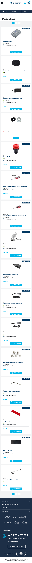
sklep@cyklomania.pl (13, 541)
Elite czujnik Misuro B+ (7, 41)
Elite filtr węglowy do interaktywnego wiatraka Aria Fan (14, 70)
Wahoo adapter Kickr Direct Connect (10, 274)
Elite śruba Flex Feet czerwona (9, 156)
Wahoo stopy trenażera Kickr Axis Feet (11, 244)
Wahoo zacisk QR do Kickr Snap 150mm (11, 391)
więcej (16, 138)
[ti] (15, 560)
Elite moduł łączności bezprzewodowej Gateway (13, 98)
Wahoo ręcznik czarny (7, 450)
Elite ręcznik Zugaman (7, 421)
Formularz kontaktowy (16, 546)
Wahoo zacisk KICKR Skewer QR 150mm (11, 479)
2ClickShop (23, 560)
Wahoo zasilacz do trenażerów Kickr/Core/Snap (12, 303)
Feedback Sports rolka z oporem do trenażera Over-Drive (14, 215)
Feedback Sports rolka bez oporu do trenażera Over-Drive (15, 186)
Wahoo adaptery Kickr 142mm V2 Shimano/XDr (13, 362)
